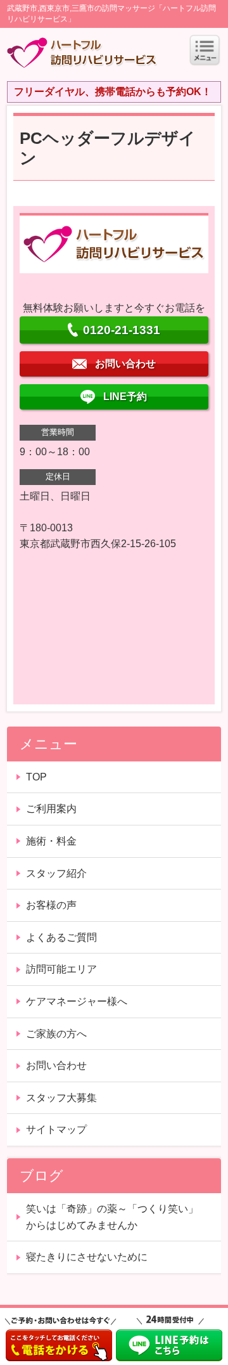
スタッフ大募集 (61, 1097)
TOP (36, 777)
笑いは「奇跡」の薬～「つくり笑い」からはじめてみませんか (112, 1217)
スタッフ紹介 (56, 873)
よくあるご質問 (61, 937)
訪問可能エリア (61, 969)
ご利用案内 (51, 808)
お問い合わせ (56, 1065)
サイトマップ (56, 1129)
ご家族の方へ (56, 1033)
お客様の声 (51, 905)
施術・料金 (51, 841)
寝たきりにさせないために (87, 1257)
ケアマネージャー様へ (76, 1001)
